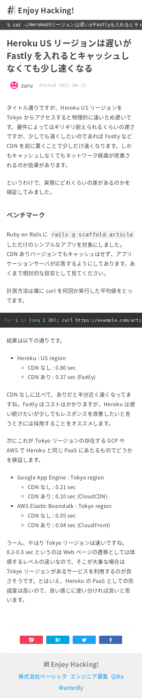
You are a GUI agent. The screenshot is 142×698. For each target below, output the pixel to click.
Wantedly (71, 687)
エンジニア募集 (89, 676)
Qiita (117, 676)
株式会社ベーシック (42, 676)
